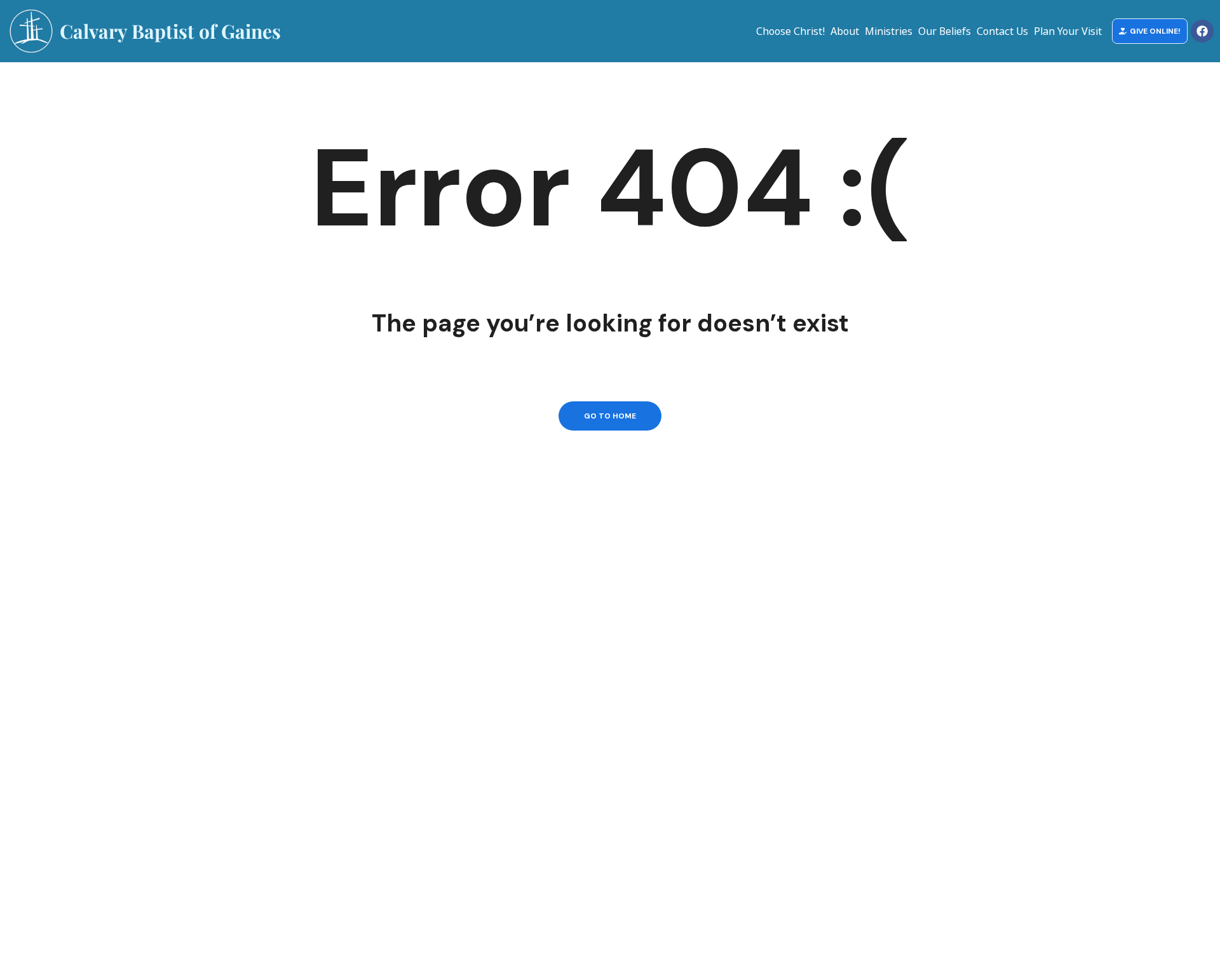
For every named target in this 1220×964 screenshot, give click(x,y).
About (844, 31)
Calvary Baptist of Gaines (170, 31)
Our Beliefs (944, 31)
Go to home (610, 416)
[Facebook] (1202, 31)
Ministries (888, 31)
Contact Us (1002, 31)
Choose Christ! (790, 31)
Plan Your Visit (1068, 31)
